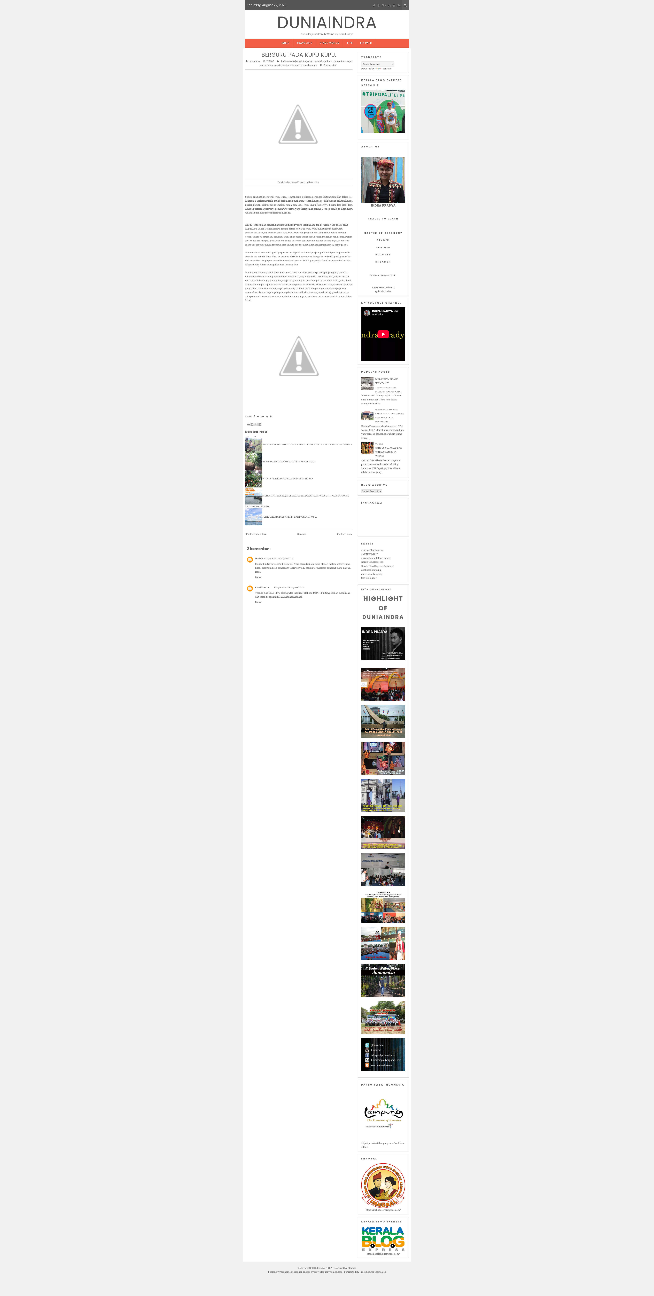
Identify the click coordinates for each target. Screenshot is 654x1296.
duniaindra (262, 587)
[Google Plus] (383, 5)
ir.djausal (308, 61)
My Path (366, 43)
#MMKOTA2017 (369, 554)
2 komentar (330, 65)
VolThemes (285, 1271)
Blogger (352, 1267)
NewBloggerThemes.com (328, 1271)
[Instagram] (394, 5)
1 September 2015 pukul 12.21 (289, 587)
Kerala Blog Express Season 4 (377, 565)
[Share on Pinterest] (267, 416)
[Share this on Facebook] (254, 416)
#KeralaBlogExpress (372, 549)
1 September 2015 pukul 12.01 (279, 558)
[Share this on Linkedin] (271, 416)
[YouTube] (389, 5)
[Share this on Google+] (262, 416)
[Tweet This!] (258, 416)
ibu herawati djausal (291, 61)
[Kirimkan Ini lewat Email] (248, 424)
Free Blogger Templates (373, 1271)
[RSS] (399, 5)
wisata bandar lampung (287, 65)
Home (285, 43)
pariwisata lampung (371, 573)
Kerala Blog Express (372, 561)
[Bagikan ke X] (256, 424)
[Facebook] (378, 5)
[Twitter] (374, 5)
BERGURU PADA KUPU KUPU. (299, 55)
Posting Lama (344, 533)
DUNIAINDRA (327, 22)
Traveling (305, 43)
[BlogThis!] (252, 424)
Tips (350, 43)
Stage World (329, 43)
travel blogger (369, 577)
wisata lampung (309, 65)
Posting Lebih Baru (256, 533)
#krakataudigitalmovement (376, 557)
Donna (259, 558)
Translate (386, 68)
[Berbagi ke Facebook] (259, 424)
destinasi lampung (371, 569)
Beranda (301, 533)
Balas (258, 577)
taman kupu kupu (323, 61)
